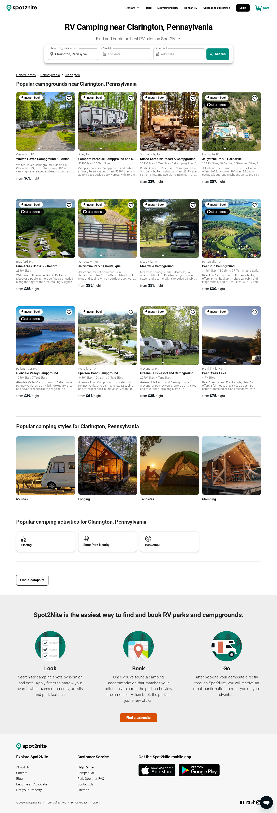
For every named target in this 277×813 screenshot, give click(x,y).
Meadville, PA (148, 261)
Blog (148, 7)
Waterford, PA (87, 368)
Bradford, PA (24, 261)
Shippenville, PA (150, 154)
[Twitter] (253, 802)
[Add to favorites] (69, 98)
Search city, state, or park (64, 48)
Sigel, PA (83, 154)
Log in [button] (243, 7)
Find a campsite (32, 580)
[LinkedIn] (248, 803)
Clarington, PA (25, 154)
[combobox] (72, 54)
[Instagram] (258, 803)
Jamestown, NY (88, 261)
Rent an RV (191, 7)
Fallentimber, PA (26, 368)
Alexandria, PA (149, 368)
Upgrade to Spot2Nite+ (216, 7)
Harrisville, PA (211, 154)
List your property (168, 7)
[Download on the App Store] (158, 770)
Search (220, 54)
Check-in (107, 48)
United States (26, 75)
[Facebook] (242, 803)
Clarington (72, 75)
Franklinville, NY (212, 368)
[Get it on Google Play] (199, 770)
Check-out (161, 48)
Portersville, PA (211, 261)
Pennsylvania (50, 75)
